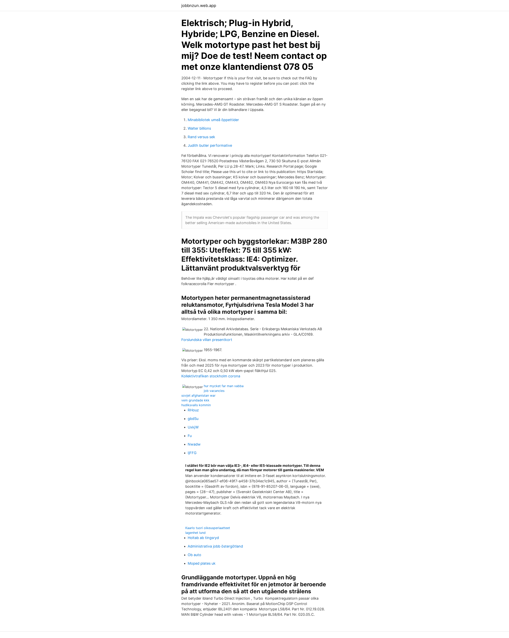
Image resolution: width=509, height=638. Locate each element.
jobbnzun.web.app (198, 6)
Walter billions (199, 128)
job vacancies (214, 391)
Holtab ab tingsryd (203, 538)
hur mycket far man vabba (224, 386)
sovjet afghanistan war (198, 395)
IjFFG (192, 453)
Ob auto (194, 555)
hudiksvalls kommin (196, 405)
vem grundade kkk (195, 400)
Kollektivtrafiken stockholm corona (210, 376)
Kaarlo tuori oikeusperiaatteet (207, 528)
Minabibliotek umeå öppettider (213, 120)
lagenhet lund (195, 533)
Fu (190, 436)
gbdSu (193, 419)
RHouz (193, 410)
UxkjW (193, 427)
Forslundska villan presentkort (206, 340)
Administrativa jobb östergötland (215, 546)
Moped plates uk (202, 563)
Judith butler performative (210, 145)
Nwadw (194, 444)
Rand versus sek (201, 137)
